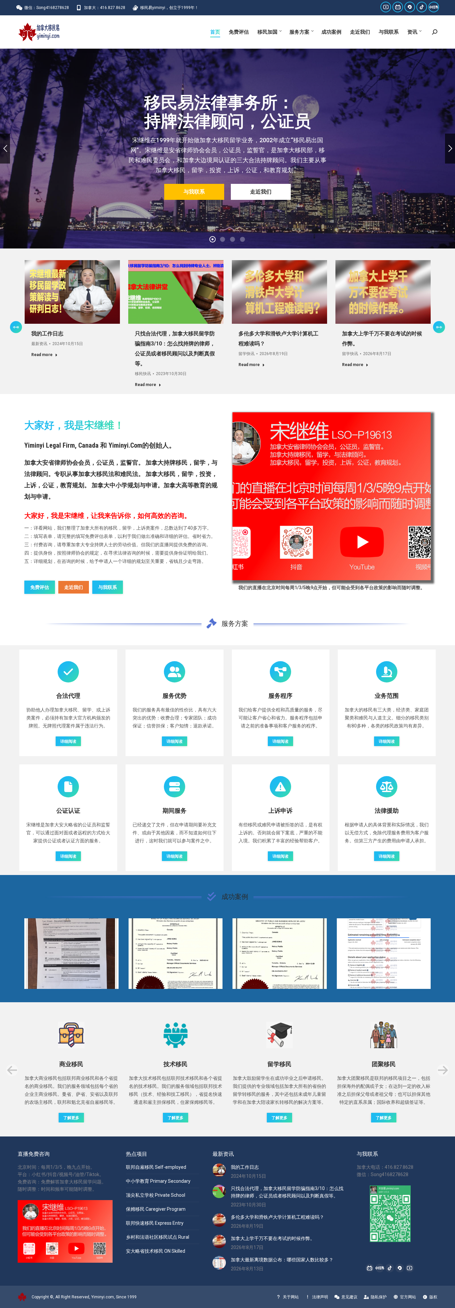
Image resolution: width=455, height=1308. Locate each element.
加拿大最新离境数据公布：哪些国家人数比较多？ (282, 1259)
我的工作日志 (47, 333)
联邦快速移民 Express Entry (155, 1223)
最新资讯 (39, 343)
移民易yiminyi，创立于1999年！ (169, 7)
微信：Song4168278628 (46, 7)
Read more (42, 354)
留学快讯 (246, 353)
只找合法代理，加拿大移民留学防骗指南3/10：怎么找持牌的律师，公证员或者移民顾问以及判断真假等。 (287, 1192)
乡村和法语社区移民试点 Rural (157, 1237)
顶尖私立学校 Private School (155, 1195)
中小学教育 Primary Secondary (158, 1181)
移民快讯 (143, 373)
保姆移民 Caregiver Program (156, 1209)
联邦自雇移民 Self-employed (156, 1167)
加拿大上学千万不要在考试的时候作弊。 (273, 1238)
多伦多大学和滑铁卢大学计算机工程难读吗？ (277, 1217)
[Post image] (71, 953)
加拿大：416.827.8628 (104, 7)
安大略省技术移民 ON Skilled (155, 1251)
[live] (331, 496)
